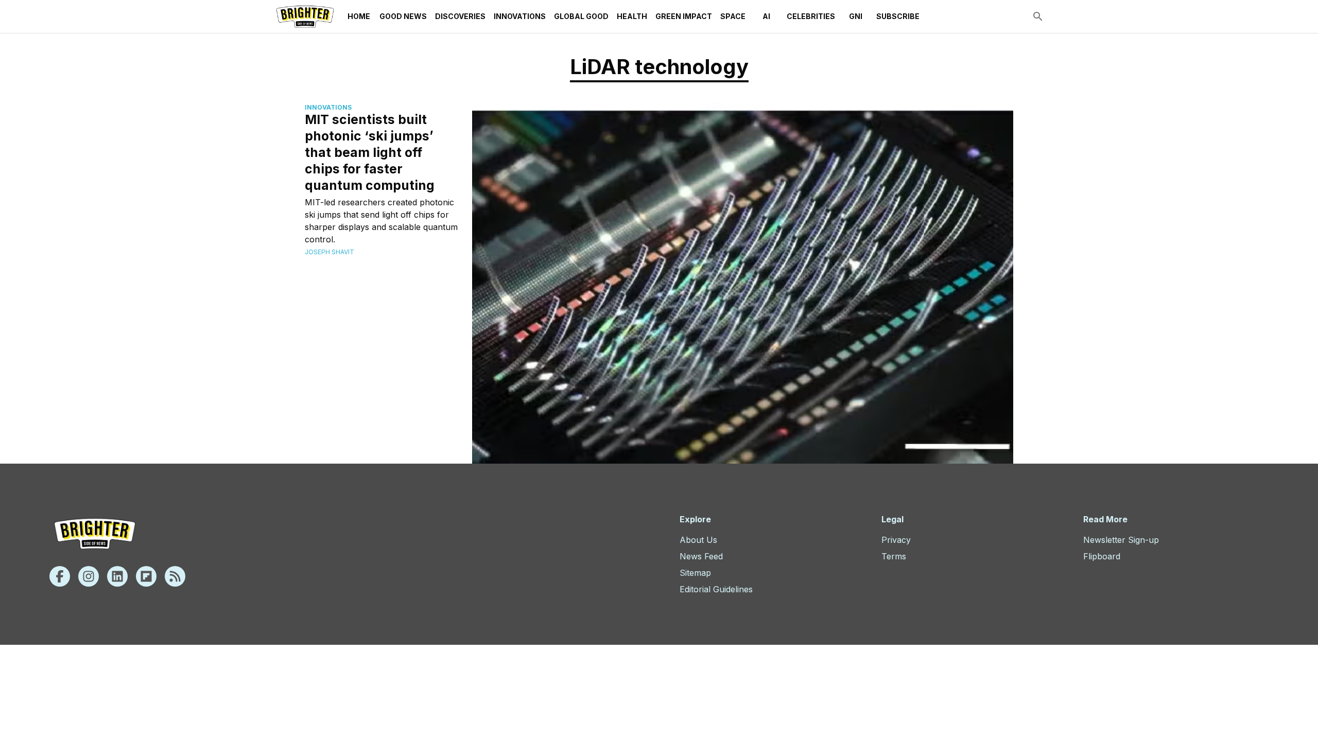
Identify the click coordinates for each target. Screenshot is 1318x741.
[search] (1038, 16)
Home (359, 16)
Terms (893, 556)
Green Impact (683, 16)
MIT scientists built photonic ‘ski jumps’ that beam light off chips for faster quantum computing (370, 152)
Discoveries (460, 16)
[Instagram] (88, 576)
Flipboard (1101, 556)
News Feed (701, 556)
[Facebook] (59, 576)
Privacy (896, 540)
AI (766, 16)
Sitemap (695, 573)
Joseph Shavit (329, 252)
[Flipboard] (146, 576)
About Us (698, 540)
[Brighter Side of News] (305, 16)
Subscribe (898, 16)
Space (732, 16)
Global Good (581, 16)
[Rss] (175, 576)
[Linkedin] (117, 576)
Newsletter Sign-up (1121, 540)
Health (632, 16)
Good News (403, 16)
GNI (855, 16)
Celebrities (811, 16)
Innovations (520, 16)
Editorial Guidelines (716, 589)
